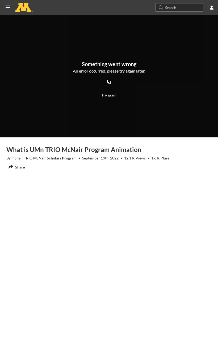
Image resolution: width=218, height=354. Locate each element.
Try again (109, 95)
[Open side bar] (7, 7)
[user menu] (211, 7)
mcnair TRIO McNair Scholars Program (44, 158)
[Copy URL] (109, 82)
